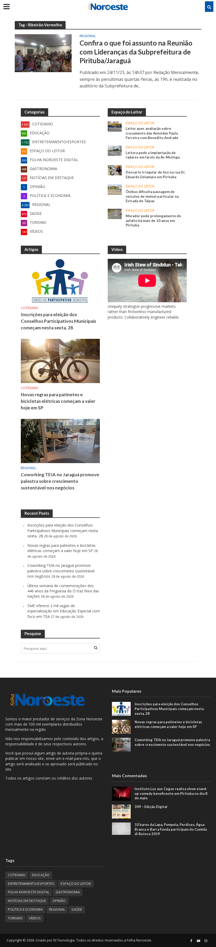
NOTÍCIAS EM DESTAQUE (27, 900)
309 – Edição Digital (151, 807)
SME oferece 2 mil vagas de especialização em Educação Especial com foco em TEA (63, 611)
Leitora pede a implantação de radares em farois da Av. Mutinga (153, 155)
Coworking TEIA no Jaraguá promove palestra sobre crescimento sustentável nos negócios (60, 481)
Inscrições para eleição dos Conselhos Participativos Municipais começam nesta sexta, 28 (58, 321)
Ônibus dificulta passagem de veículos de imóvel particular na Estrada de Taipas (152, 196)
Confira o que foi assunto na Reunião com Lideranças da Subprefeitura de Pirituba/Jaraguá (136, 52)
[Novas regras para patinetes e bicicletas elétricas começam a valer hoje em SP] (60, 360)
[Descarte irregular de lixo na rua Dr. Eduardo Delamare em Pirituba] (115, 169)
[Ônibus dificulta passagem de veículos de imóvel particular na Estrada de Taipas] (115, 189)
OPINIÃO (59, 900)
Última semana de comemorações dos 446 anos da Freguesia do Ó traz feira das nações (63, 591)
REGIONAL (88, 36)
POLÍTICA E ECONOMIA (25, 909)
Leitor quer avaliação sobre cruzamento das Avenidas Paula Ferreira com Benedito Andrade (152, 133)
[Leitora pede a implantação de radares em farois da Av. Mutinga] (115, 150)
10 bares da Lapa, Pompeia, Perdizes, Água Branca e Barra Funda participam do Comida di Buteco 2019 (171, 829)
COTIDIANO (29, 308)
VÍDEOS (35, 918)
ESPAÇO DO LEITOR (140, 123)
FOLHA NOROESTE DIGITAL (28, 892)
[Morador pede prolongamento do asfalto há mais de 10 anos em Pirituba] (115, 213)
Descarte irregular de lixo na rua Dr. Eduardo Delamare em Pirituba (155, 174)
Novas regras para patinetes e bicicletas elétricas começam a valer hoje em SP (58, 401)
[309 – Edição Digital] (121, 811)
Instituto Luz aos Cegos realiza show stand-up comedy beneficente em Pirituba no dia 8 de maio (171, 793)
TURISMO (15, 918)
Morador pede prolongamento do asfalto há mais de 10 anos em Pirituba (153, 220)
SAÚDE (76, 909)
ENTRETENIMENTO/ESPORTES (31, 883)
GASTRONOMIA (68, 892)
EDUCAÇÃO (41, 874)
